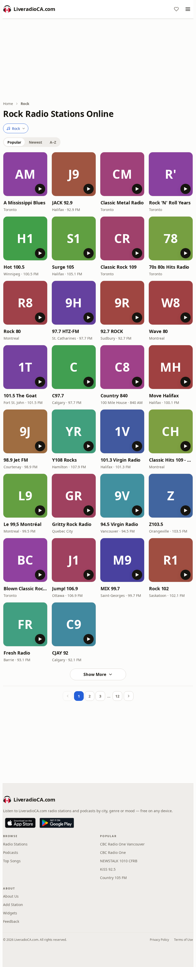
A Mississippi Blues (24, 203)
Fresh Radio (17, 653)
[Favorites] (176, 9)
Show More (94, 674)
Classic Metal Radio (122, 203)
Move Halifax (164, 395)
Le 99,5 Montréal (22, 524)
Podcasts (10, 852)
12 (117, 696)
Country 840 (114, 395)
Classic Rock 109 (119, 267)
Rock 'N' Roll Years (170, 203)
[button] (25, 174)
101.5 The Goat (20, 395)
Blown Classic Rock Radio (25, 588)
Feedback (11, 921)
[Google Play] (57, 823)
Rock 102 (159, 588)
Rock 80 (12, 331)
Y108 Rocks (64, 460)
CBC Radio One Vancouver (122, 844)
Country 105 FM (113, 877)
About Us (11, 896)
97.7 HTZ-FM (65, 331)
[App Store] (20, 823)
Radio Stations (15, 844)
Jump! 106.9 (65, 588)
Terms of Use (183, 940)
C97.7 (58, 395)
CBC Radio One (113, 852)
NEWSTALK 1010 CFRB (118, 860)
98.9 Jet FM (16, 460)
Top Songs (12, 860)
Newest (35, 142)
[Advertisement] (98, 60)
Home (8, 103)
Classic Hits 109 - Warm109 (170, 460)
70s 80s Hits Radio (169, 267)
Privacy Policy (159, 940)
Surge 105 (63, 267)
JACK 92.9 (62, 203)
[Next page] (128, 696)
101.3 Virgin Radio (120, 460)
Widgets (10, 913)
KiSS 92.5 (108, 869)
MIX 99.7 (110, 588)
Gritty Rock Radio (71, 524)
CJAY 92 (60, 653)
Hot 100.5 (14, 267)
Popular (14, 142)
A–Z (53, 142)
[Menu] (188, 9)
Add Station (13, 904)
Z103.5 (156, 524)
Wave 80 (158, 331)
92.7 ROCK (112, 331)
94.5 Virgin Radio (119, 524)
